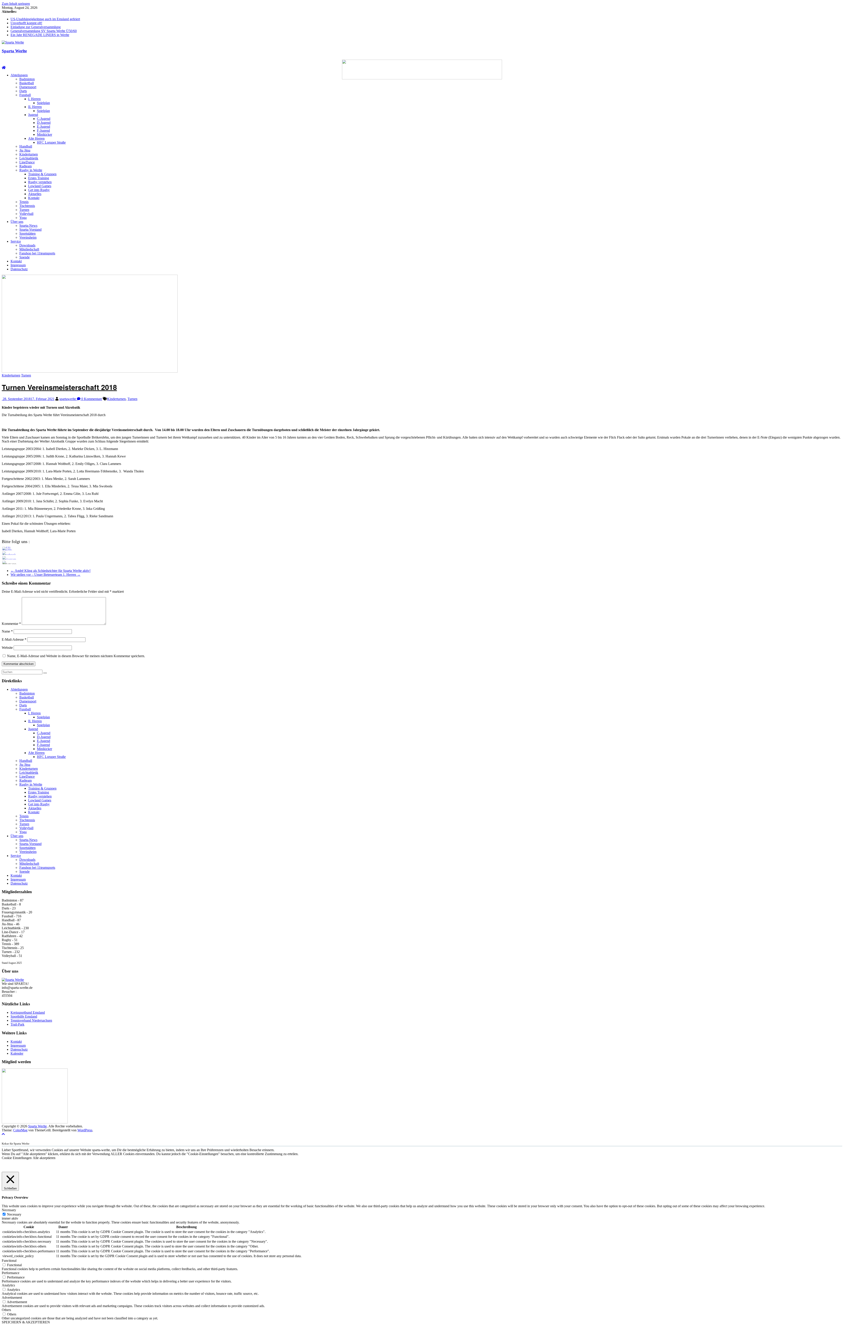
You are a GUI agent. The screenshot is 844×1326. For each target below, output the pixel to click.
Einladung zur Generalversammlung (36, 27)
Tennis (24, 202)
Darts (23, 91)
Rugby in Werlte (30, 170)
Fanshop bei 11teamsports (37, 253)
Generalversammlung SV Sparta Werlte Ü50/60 (44, 31)
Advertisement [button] (12, 1297)
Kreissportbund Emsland (28, 1012)
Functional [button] (9, 1260)
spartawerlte (68, 399)
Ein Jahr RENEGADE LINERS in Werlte (40, 35)
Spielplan (43, 103)
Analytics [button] (8, 1285)
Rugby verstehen (40, 182)
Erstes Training (38, 178)
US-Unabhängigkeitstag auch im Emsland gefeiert (45, 19)
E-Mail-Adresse (14, 639)
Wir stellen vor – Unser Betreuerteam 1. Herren (45, 574)
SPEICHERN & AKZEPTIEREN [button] (26, 1322)
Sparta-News (28, 225)
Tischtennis (27, 206)
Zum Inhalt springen (16, 3)
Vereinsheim (27, 237)
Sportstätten (27, 233)
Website (7, 647)
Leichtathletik (28, 158)
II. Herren (35, 107)
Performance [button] (10, 1273)
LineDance (27, 162)
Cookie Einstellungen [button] (17, 1158)
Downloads (27, 245)
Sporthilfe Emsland (24, 1016)
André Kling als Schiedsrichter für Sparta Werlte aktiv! (51, 570)
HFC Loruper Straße (51, 142)
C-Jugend (43, 119)
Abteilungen (19, 75)
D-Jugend (44, 122)
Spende (24, 257)
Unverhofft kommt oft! (26, 23)
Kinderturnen (28, 154)
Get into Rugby (39, 190)
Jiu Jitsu (24, 150)
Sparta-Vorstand (30, 229)
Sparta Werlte (14, 51)
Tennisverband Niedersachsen (31, 1020)
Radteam (25, 166)
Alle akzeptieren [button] (44, 1158)
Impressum (18, 265)
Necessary (14, 1214)
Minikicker (44, 134)
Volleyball (26, 214)
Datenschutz (19, 269)
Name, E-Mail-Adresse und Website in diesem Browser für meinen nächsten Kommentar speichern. (76, 656)
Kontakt (33, 198)
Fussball (25, 95)
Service (16, 241)
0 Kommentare (91, 399)
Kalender (17, 1053)
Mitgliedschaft (29, 249)
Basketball (26, 83)
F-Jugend (43, 130)
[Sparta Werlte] (4, 68)
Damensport (27, 87)
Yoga (23, 217)
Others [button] (6, 1310)
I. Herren (34, 99)
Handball (25, 146)
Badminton (27, 79)
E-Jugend (43, 126)
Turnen (24, 210)
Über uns (17, 221)
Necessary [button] (9, 1210)
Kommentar (11, 624)
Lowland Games (39, 186)
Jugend (33, 115)
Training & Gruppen (42, 174)
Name (7, 631)
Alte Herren (36, 138)
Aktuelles (34, 194)
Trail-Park (17, 1024)
